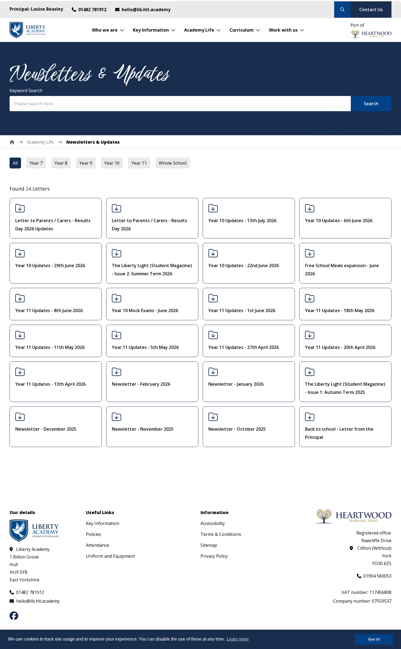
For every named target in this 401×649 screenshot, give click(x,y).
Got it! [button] (374, 639)
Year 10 (111, 163)
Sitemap (208, 545)
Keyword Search (26, 90)
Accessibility (212, 523)
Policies (93, 534)
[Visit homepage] (27, 30)
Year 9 (85, 163)
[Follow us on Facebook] (14, 616)
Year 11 (139, 163)
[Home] (16, 142)
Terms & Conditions (220, 534)
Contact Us (371, 10)
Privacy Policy (214, 556)
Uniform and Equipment (110, 556)
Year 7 (36, 163)
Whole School (173, 163)
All (15, 163)
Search (371, 104)
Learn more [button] (238, 639)
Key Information (102, 523)
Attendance (97, 545)
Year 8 (61, 163)
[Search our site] (342, 9)
